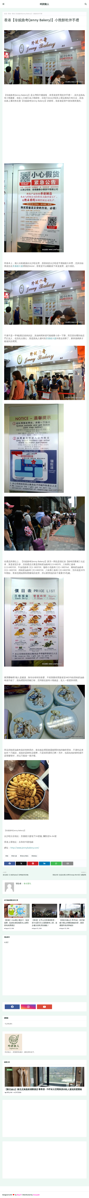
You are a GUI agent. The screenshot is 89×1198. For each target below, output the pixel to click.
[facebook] (12, 1006)
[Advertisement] (44, 1118)
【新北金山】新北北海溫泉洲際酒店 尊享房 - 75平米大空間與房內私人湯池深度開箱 (43, 1089)
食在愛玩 (27, 883)
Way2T (19, 1195)
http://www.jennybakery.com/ (24, 848)
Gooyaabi (36, 1195)
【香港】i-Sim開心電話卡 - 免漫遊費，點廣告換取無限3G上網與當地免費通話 (16, 922)
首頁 (5, 14)
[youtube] (44, 1006)
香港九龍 (14, 856)
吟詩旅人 (44, 4)
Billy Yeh (10, 1092)
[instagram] (28, 1006)
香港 (9, 14)
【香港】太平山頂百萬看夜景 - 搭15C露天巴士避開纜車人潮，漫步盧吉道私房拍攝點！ (44, 922)
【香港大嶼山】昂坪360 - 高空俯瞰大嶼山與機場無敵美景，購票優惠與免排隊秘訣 (72, 922)
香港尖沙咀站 (24, 856)
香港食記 (34, 856)
